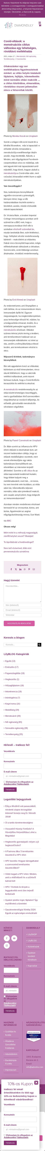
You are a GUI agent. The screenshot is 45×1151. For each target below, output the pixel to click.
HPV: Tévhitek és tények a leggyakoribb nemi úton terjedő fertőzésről (19, 890)
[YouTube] (14, 938)
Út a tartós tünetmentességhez (19, 823)
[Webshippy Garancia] (33, 1036)
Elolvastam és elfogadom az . (18, 783)
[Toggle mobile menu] (40, 22)
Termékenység (9, 59)
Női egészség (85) (13, 722)
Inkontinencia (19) (13, 691)
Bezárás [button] (22, 15)
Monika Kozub (19, 136)
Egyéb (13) (10, 661)
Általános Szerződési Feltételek (10, 1044)
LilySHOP (32, 934)
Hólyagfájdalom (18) (14, 685)
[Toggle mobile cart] (40, 25)
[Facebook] (7, 938)
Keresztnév (9, 761)
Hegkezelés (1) (12, 679)
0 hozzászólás (21, 59)
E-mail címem (10, 772)
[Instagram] (7, 946)
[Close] (36, 1083)
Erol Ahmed (17, 300)
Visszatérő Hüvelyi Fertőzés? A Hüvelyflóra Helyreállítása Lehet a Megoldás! (20, 832)
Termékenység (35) (14, 734)
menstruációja (10, 173)
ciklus (29, 471)
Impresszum (10, 1070)
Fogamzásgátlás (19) (15, 673)
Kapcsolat (32, 966)
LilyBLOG (32, 941)
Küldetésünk (33, 947)
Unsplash (33, 136)
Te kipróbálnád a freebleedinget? (19, 542)
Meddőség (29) (12, 710)
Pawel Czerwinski (20, 440)
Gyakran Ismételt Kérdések (32, 956)
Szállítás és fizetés (10, 1033)
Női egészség (31, 56)
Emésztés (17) (11, 667)
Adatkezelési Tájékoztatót (16, 784)
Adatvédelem (11, 1054)
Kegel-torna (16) (12, 704)
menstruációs (10, 330)
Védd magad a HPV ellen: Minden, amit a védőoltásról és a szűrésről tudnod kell (21, 877)
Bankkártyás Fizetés (11, 1062)
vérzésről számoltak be (23, 229)
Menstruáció (21, 56)
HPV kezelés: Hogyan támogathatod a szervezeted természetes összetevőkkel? (21, 864)
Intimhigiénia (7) (12, 698)
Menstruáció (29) (13, 716)
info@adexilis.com (34, 1067)
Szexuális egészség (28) (16, 728)
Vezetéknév (9, 751)
